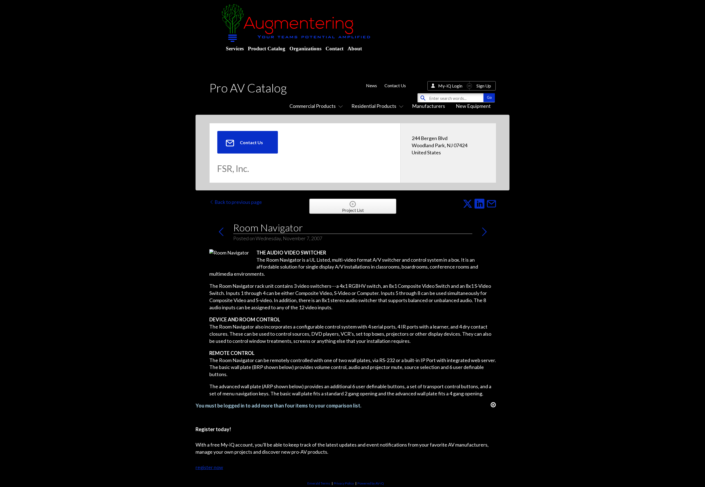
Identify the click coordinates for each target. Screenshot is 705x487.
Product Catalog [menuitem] (266, 48)
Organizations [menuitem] (305, 48)
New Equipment (473, 106)
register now (209, 467)
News (371, 85)
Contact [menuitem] (334, 48)
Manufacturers (428, 106)
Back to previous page (238, 202)
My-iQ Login (450, 85)
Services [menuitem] (235, 48)
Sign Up (483, 85)
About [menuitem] (355, 48)
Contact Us (395, 85)
